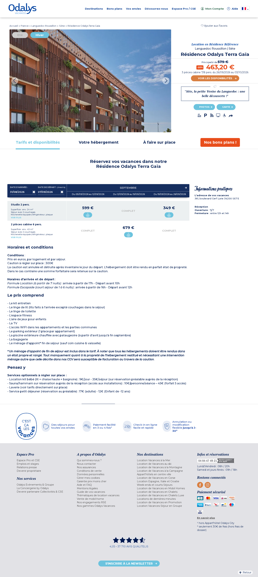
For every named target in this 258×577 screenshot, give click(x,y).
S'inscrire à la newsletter (129, 563)
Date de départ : (51, 187)
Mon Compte (214, 8)
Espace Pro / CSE (184, 8)
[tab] (37, 142)
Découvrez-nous (156, 8)
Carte (226, 107)
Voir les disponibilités (215, 78)
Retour (247, 572)
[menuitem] (42, 460)
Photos (204, 107)
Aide (233, 8)
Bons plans (114, 8)
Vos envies (133, 8)
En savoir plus (206, 517)
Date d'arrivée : (19, 187)
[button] (214, 25)
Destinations (94, 8)
